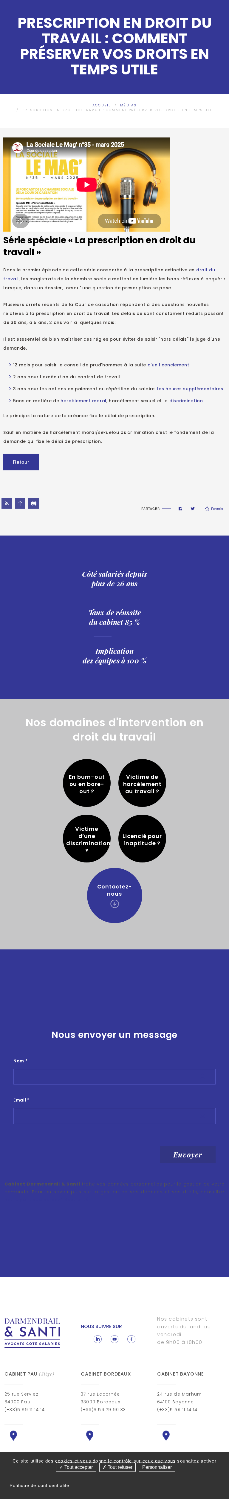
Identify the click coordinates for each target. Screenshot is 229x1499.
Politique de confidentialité (39, 1485)
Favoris (217, 508)
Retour (21, 461)
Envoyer (187, 1154)
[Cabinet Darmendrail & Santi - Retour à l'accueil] (32, 1332)
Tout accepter (78, 1467)
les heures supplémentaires (190, 389)
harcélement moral (82, 401)
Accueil (101, 105)
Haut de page (20, 503)
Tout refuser (119, 1467)
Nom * (20, 1061)
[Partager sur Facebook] (180, 509)
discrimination (185, 401)
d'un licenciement (168, 365)
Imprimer (33, 503)
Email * (21, 1100)
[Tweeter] (192, 509)
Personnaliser (157, 1467)
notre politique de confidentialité (46, 1200)
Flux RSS (6, 503)
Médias (128, 105)
